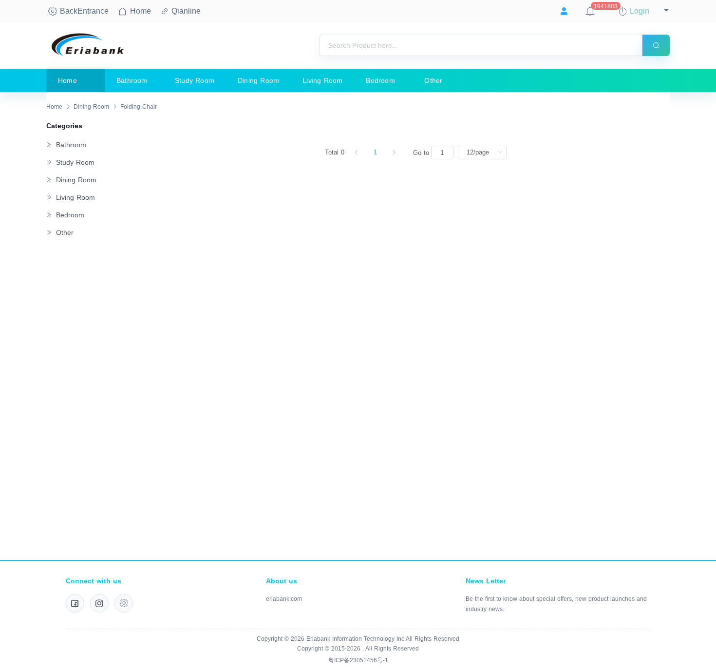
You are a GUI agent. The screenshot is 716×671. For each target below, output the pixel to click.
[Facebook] (75, 603)
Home (54, 106)
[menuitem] (75, 80)
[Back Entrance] (123, 603)
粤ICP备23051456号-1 (358, 660)
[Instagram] (99, 603)
